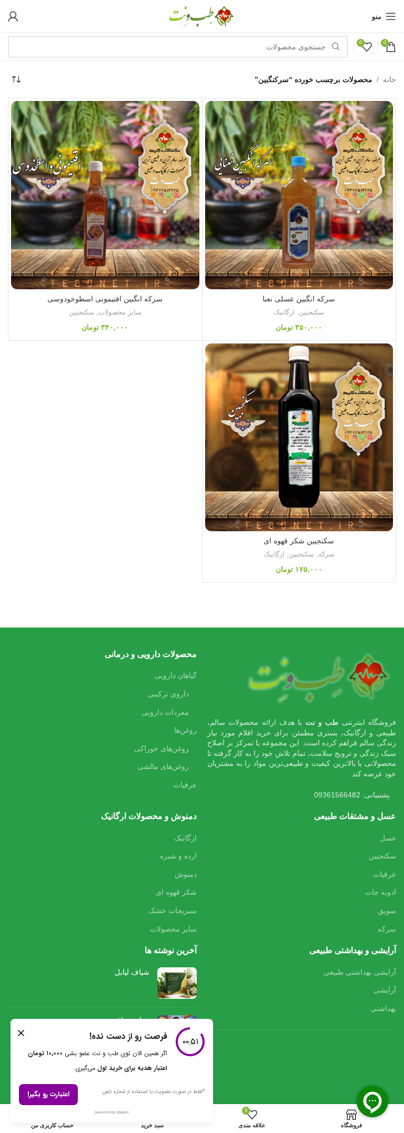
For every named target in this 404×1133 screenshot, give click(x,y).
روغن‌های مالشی (163, 766)
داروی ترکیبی (168, 694)
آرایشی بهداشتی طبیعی (360, 972)
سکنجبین (311, 312)
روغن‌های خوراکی (161, 748)
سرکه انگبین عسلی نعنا (298, 299)
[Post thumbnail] (177, 983)
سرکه (326, 554)
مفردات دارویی (165, 712)
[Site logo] (202, 16)
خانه (389, 79)
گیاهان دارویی (176, 675)
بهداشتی (383, 1008)
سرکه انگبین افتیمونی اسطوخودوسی (105, 299)
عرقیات (185, 785)
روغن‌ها (185, 730)
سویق (387, 910)
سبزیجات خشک (172, 910)
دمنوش (186, 874)
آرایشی (384, 990)
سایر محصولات (120, 312)
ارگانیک (284, 312)
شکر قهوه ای (176, 892)
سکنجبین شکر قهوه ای (299, 541)
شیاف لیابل (132, 972)
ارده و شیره (178, 856)
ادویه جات (380, 892)
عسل (388, 838)
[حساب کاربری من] (13, 16)
